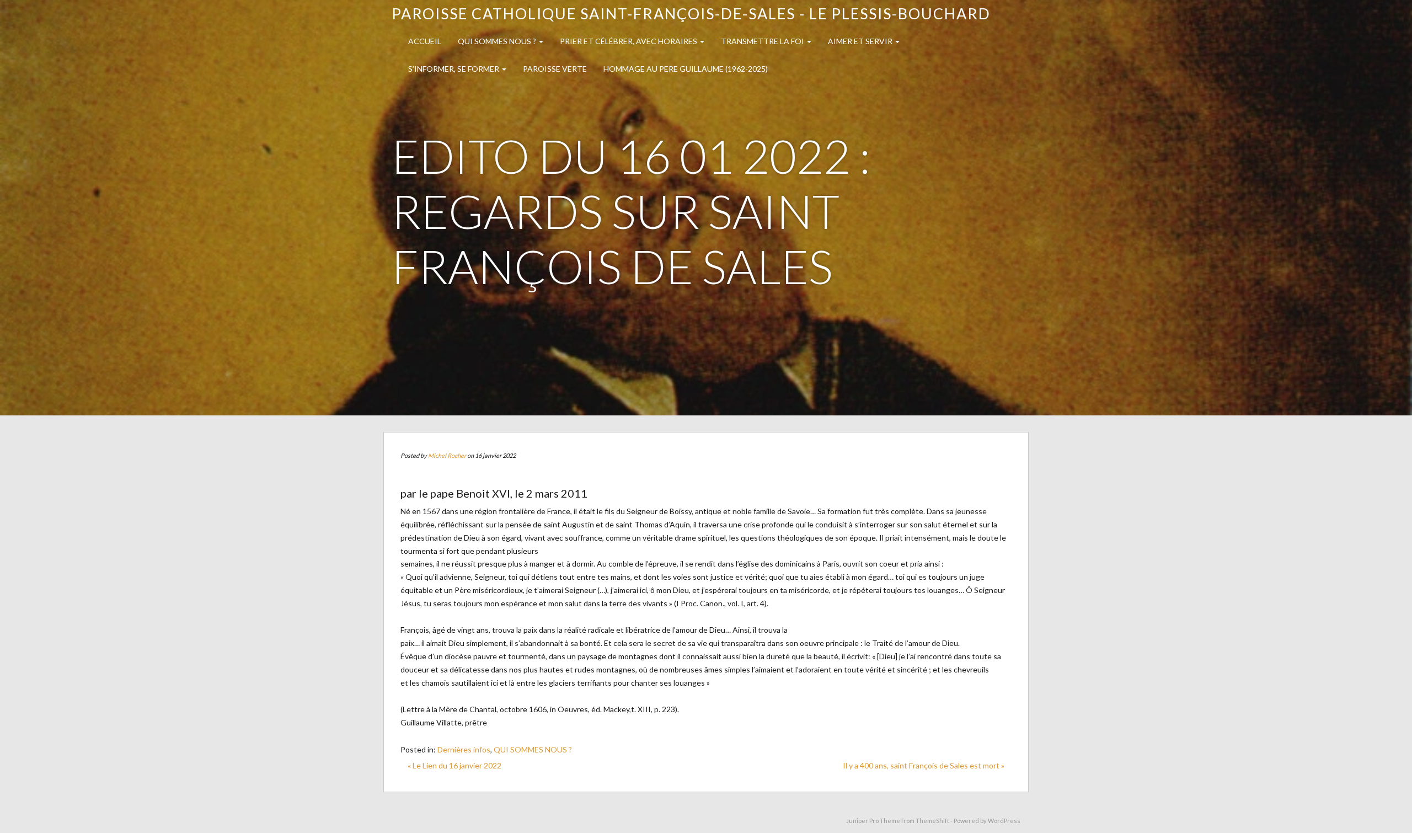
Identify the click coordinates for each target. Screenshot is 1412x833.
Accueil (424, 41)
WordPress (1004, 820)
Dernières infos (463, 749)
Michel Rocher (447, 455)
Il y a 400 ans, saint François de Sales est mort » (923, 765)
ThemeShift (932, 820)
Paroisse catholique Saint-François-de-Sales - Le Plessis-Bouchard (691, 13)
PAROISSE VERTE (555, 68)
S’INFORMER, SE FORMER (454, 68)
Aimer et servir (861, 41)
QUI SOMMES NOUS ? (498, 41)
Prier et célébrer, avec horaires (629, 41)
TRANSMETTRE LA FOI (763, 41)
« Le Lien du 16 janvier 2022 (454, 765)
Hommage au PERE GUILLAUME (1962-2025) (685, 68)
